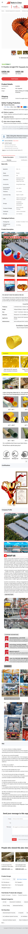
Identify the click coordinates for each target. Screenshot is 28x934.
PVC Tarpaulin (18, 882)
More (2, 922)
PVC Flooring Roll (19, 885)
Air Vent (4, 902)
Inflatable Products (5, 887)
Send (14, 839)
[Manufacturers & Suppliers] (14, 2)
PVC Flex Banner (5, 882)
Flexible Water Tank (5, 885)
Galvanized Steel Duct (18, 905)
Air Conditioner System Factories (10, 916)
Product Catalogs (22, 879)
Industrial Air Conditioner (15, 902)
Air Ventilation (24, 916)
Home (2, 11)
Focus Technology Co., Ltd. (18, 928)
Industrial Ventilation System (9, 920)
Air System (20, 912)
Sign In (3, 150)
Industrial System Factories (9, 912)
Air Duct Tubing (6, 905)
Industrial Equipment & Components (13, 11)
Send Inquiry (14, 79)
